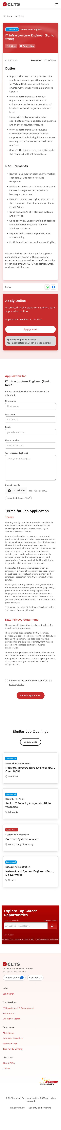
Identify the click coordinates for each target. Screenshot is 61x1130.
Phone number (12, 440)
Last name (10, 414)
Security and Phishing (40, 1107)
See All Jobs (30, 742)
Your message (16, 453)
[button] (56, 4)
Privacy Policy (16, 684)
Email (7, 427)
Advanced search (50, 920)
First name (10, 401)
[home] (12, 4)
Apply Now (30, 329)
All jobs (19, 16)
